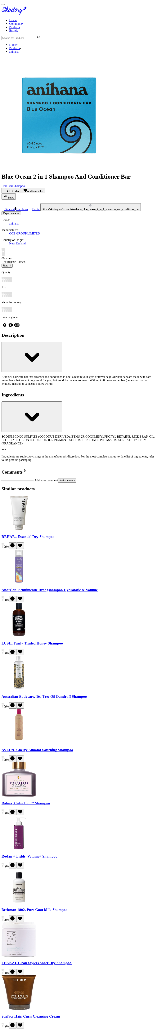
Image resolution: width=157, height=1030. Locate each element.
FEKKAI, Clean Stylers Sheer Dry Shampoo (37, 963)
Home (13, 20)
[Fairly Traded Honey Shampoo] (19, 635)
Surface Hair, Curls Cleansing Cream (31, 1016)
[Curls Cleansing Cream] (19, 1008)
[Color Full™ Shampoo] (19, 795)
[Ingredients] (32, 416)
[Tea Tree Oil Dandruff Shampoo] (19, 689)
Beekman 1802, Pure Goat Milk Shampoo (35, 910)
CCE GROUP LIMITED (24, 233)
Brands (13, 30)
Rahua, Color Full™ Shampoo (26, 803)
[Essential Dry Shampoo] (19, 529)
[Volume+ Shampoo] (19, 849)
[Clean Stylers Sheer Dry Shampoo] (19, 955)
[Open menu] (3, 4)
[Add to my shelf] (12, 545)
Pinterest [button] (9, 209)
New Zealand (17, 243)
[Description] (32, 357)
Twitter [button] (36, 209)
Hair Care (7, 186)
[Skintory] (15, 13)
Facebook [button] (22, 209)
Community (16, 23)
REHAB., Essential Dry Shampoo (28, 537)
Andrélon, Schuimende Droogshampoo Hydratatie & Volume (50, 590)
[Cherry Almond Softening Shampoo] (19, 742)
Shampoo (19, 186)
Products (14, 27)
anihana (14, 51)
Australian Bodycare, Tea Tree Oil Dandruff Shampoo (44, 696)
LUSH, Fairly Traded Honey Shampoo (32, 643)
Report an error (11, 213)
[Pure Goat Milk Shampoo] (19, 902)
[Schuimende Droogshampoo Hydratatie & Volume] (19, 582)
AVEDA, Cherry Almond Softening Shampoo (37, 750)
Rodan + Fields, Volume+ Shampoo (29, 856)
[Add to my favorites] (20, 545)
